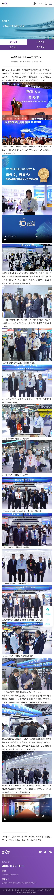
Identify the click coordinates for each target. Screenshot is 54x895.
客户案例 (41, 47)
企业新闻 (13, 42)
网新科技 (34, 892)
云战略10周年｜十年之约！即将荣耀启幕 (25, 840)
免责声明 (48, 890)
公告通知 (41, 42)
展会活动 (13, 47)
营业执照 (20, 892)
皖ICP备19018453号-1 (37, 890)
